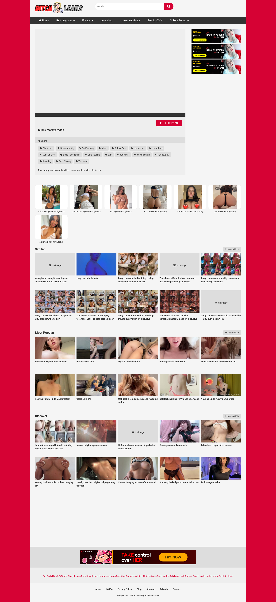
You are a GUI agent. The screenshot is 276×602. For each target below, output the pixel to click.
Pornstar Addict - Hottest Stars (141, 576)
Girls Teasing (93, 154)
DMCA (109, 589)
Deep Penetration (71, 154)
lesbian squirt (143, 154)
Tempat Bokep (192, 576)
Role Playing (64, 161)
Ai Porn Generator (180, 20)
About (98, 589)
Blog (139, 589)
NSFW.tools (61, 576)
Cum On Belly (49, 154)
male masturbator (130, 20)
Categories (66, 20)
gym (109, 154)
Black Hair (47, 148)
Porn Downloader (89, 576)
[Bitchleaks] (59, 8)
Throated (83, 161)
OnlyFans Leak (176, 576)
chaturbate (157, 148)
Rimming (46, 161)
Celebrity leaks (226, 576)
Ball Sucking (87, 148)
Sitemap (150, 589)
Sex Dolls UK (49, 576)
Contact (177, 589)
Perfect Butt (163, 154)
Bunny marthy (67, 148)
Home (45, 20)
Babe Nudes (163, 576)
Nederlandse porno (209, 576)
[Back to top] (265, 592)
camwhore (138, 148)
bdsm (104, 148)
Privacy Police (125, 589)
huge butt (124, 154)
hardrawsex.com (107, 576)
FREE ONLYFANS (170, 123)
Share (44, 141)
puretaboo (106, 20)
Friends (86, 20)
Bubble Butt (120, 148)
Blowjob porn (74, 576)
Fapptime (121, 576)
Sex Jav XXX (155, 20)
